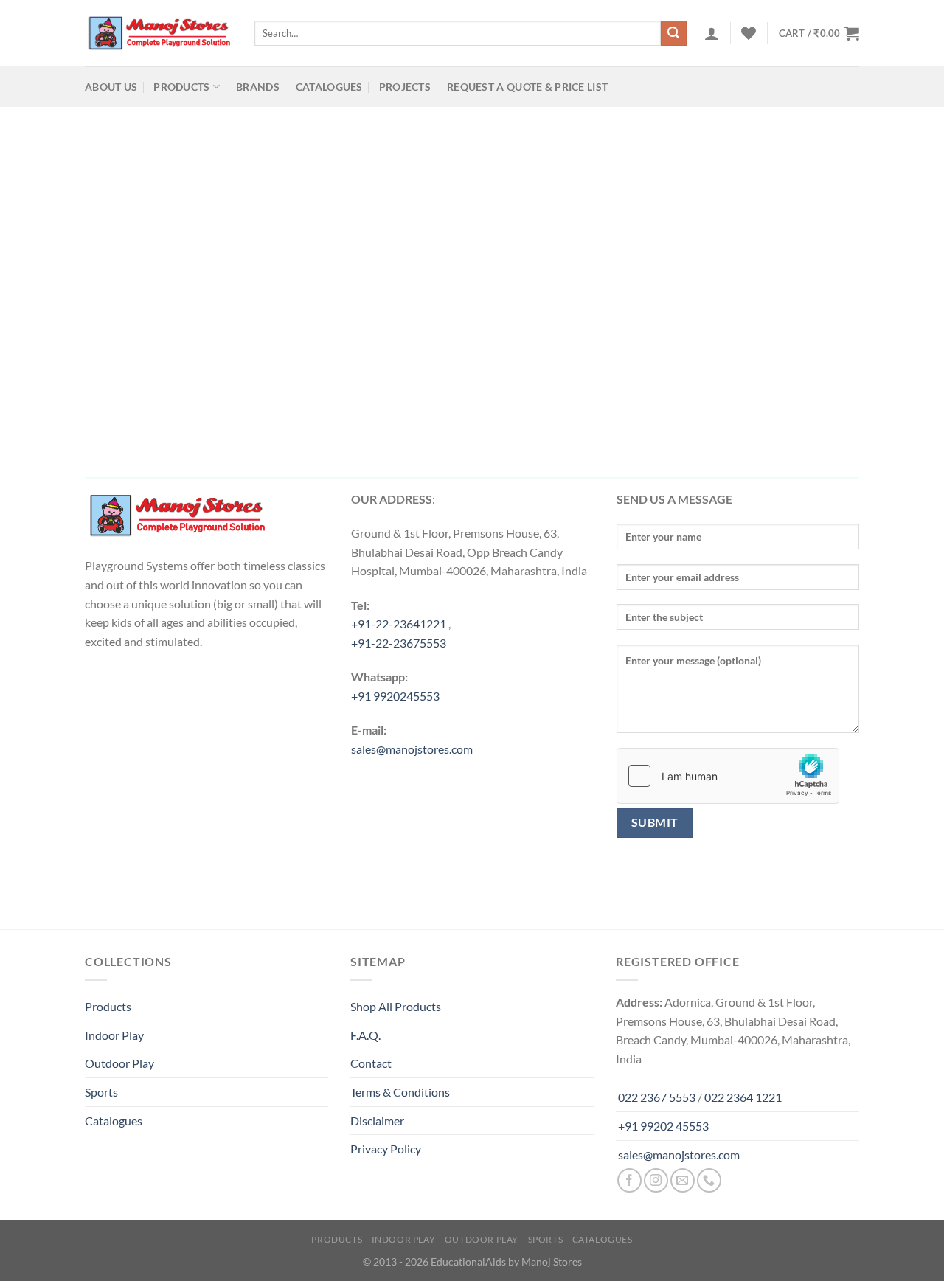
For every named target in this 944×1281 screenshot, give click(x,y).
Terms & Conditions (400, 1092)
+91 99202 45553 (663, 1126)
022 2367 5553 (656, 1097)
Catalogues (329, 86)
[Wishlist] (748, 33)
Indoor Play (114, 1035)
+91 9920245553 (395, 696)
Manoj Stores (551, 1261)
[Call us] (709, 1180)
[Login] (711, 33)
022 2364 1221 (743, 1097)
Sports (101, 1092)
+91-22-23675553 (398, 643)
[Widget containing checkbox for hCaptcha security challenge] (728, 776)
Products (181, 86)
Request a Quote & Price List (527, 86)
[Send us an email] (682, 1180)
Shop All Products (395, 1006)
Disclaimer (377, 1121)
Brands (258, 86)
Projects (405, 86)
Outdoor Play (119, 1063)
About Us (111, 86)
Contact (371, 1063)
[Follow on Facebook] (629, 1180)
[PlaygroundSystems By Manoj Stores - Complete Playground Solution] (158, 33)
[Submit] (673, 33)
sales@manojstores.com (412, 749)
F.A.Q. (365, 1035)
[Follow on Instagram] (656, 1180)
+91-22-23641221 (398, 624)
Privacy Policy (385, 1149)
